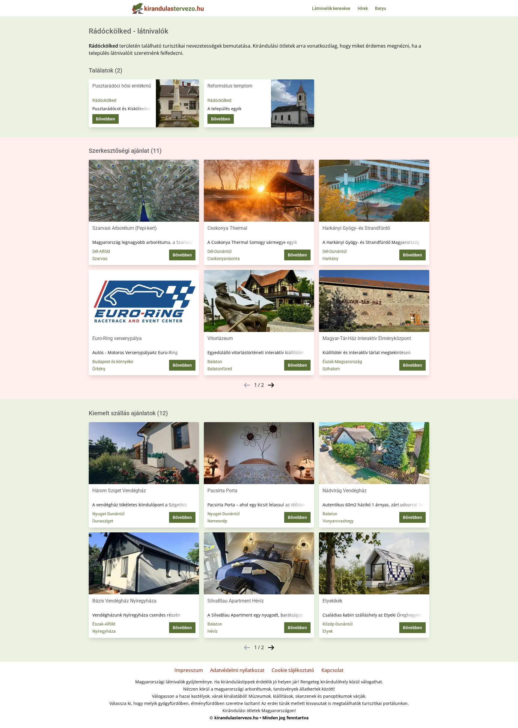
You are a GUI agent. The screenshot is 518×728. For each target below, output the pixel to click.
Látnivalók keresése (331, 8)
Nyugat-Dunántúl (108, 513)
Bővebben (105, 119)
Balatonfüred (219, 368)
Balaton (214, 361)
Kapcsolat (332, 670)
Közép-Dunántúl (338, 624)
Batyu (380, 8)
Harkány (330, 258)
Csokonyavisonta (223, 258)
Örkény (99, 368)
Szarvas (99, 258)
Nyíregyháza (104, 631)
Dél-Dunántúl (219, 251)
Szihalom (331, 368)
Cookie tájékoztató (293, 670)
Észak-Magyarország (342, 361)
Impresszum (188, 670)
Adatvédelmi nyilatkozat (237, 670)
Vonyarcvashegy (338, 521)
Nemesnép (217, 521)
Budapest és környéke (112, 361)
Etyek (328, 631)
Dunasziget (102, 521)
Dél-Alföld (101, 251)
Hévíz (212, 631)
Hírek (363, 8)
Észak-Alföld (103, 624)
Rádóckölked (104, 100)
